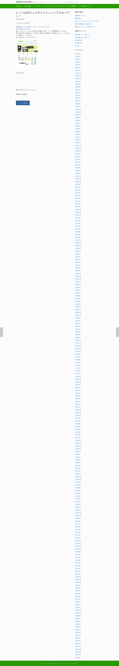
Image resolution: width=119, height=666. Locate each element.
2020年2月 (77, 270)
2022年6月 (77, 193)
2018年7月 (77, 323)
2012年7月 (77, 524)
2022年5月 (77, 195)
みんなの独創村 (71, 6)
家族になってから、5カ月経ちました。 (85, 26)
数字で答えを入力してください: (26, 90)
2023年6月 (77, 159)
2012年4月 (77, 532)
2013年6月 (77, 493)
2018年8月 (77, 321)
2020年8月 (77, 254)
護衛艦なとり (78, 18)
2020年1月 (77, 273)
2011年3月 (77, 568)
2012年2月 (77, 538)
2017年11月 (78, 346)
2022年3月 (77, 201)
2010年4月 (77, 599)
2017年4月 (77, 365)
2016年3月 (77, 401)
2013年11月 (78, 479)
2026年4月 (77, 64)
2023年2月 (77, 170)
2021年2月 (77, 237)
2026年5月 (77, 62)
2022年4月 (77, 198)
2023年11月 (78, 145)
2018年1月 (77, 340)
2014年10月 (78, 449)
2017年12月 (78, 343)
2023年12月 (78, 142)
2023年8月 (77, 154)
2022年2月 (77, 204)
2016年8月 (77, 387)
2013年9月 (77, 485)
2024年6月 (77, 126)
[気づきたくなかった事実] (1, 332)
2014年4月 (77, 465)
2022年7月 (77, 190)
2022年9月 (77, 184)
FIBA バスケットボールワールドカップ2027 (86, 21)
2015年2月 (77, 437)
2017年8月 (77, 354)
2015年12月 (78, 410)
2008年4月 (77, 641)
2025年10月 (78, 81)
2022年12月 (78, 176)
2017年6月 (77, 359)
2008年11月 (78, 629)
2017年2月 (77, 371)
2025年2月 (77, 103)
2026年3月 (77, 67)
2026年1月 (77, 73)
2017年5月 (77, 362)
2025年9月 (77, 84)
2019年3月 (77, 301)
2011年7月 (77, 557)
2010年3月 (77, 602)
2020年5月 (77, 262)
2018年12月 (78, 309)
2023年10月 (78, 148)
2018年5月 (77, 329)
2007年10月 (78, 652)
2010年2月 (77, 604)
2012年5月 (77, 529)
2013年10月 (78, 482)
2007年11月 (78, 649)
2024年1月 (77, 140)
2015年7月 (77, 423)
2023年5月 (77, 162)
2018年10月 (78, 315)
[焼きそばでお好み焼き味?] (117, 332)
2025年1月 (77, 106)
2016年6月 (77, 393)
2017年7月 (77, 357)
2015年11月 (78, 412)
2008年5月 (77, 638)
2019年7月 (77, 290)
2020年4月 (77, 265)
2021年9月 (77, 218)
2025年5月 (77, 95)
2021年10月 (78, 215)
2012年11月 (78, 513)
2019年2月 (77, 304)
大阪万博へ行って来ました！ (83, 34)
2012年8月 (77, 521)
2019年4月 (77, 298)
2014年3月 (77, 468)
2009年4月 (77, 621)
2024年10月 (78, 115)
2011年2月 (77, 571)
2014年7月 (77, 457)
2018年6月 (77, 326)
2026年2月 (77, 70)
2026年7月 (77, 56)
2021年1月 (77, 240)
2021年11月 (78, 212)
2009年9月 (77, 616)
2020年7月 (77, 257)
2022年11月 (78, 179)
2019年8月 (77, 287)
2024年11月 (78, 112)
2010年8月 (77, 588)
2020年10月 (78, 248)
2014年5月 (77, 462)
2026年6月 (77, 59)
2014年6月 (77, 460)
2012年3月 (77, 535)
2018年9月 (77, 318)
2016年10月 (78, 382)
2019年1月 (77, 307)
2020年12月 (78, 243)
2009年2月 (77, 627)
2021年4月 (77, 231)
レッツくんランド (46, 6)
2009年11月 (78, 613)
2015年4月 (77, 432)
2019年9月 (77, 284)
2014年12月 (78, 443)
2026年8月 (77, 53)
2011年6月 (77, 560)
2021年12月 (78, 209)
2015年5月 (77, 429)
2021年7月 (77, 223)
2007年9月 (77, 654)
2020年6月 (77, 259)
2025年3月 (77, 101)
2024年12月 (78, 109)
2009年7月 (77, 618)
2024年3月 (77, 134)
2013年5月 (77, 496)
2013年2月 (77, 504)
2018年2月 (77, 337)
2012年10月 (78, 515)
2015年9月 (77, 418)
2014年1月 (77, 474)
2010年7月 (77, 590)
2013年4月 (77, 499)
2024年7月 (77, 123)
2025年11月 (78, 78)
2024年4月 (77, 131)
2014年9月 (77, 451)
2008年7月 (77, 635)
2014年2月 (77, 471)
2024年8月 (77, 120)
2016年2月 (77, 404)
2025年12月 (78, 76)
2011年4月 (77, 565)
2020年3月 (77, 268)
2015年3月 (77, 435)
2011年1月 (77, 574)
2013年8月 (77, 487)
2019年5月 (77, 295)
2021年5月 (77, 229)
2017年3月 (77, 368)
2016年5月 (77, 396)
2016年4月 (77, 398)
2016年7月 (77, 390)
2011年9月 (77, 552)
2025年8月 (77, 87)
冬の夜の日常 (78, 40)
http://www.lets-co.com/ (23, 29)
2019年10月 (78, 282)
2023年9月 (77, 151)
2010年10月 (78, 582)
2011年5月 (77, 563)
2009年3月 (77, 624)
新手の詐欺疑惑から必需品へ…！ (84, 24)
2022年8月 (77, 187)
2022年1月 (77, 206)
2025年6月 (77, 92)
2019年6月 (77, 293)
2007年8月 (77, 657)
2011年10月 (78, 549)
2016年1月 (77, 407)
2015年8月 (77, 421)
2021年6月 (77, 226)
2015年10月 (78, 415)
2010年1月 (77, 607)
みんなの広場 (27, 6)
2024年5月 (77, 128)
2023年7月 (77, 156)
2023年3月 (77, 167)
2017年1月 (77, 373)
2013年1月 (77, 507)
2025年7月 (77, 90)
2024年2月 (77, 137)
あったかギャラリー (59, 6)
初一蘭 (77, 46)
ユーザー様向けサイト (84, 6)
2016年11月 (78, 379)
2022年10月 (78, 181)
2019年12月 (78, 276)
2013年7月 (77, 490)
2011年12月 (78, 543)
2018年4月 (77, 332)
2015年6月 (77, 426)
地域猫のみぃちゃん (80, 15)
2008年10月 (78, 632)
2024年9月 (77, 117)
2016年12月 (78, 376)
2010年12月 (78, 577)
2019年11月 (78, 279)
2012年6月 (77, 526)
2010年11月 (78, 579)
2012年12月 (78, 510)
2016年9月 (77, 385)
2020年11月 (78, 245)
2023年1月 (77, 173)
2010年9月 (77, 585)
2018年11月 (78, 312)
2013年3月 (77, 501)
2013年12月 (78, 476)
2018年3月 (77, 334)
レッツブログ (36, 6)
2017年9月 (77, 351)
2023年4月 (77, 165)
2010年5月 (77, 596)
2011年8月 (77, 554)
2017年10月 (78, 348)
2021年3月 (77, 234)
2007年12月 (78, 646)
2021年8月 (77, 220)
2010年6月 (77, 593)
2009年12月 (78, 610)
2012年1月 (77, 540)
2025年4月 (77, 98)
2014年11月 (78, 446)
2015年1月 (77, 440)
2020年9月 (77, 251)
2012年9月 (77, 518)
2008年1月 (77, 643)
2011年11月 (78, 546)
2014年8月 (77, 454)
